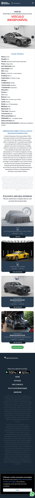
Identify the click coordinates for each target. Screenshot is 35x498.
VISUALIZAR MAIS (17, 347)
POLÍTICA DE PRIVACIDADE (17, 388)
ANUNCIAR (17, 392)
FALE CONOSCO (17, 384)
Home (17, 377)
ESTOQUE (17, 381)
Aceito (17, 490)
